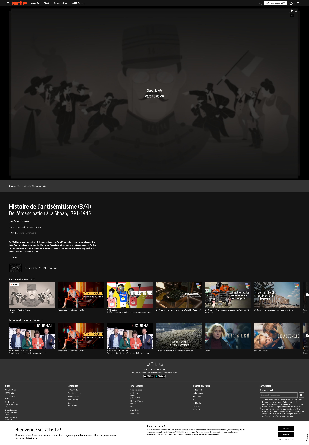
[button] (260, 3)
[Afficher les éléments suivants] (307, 294)
